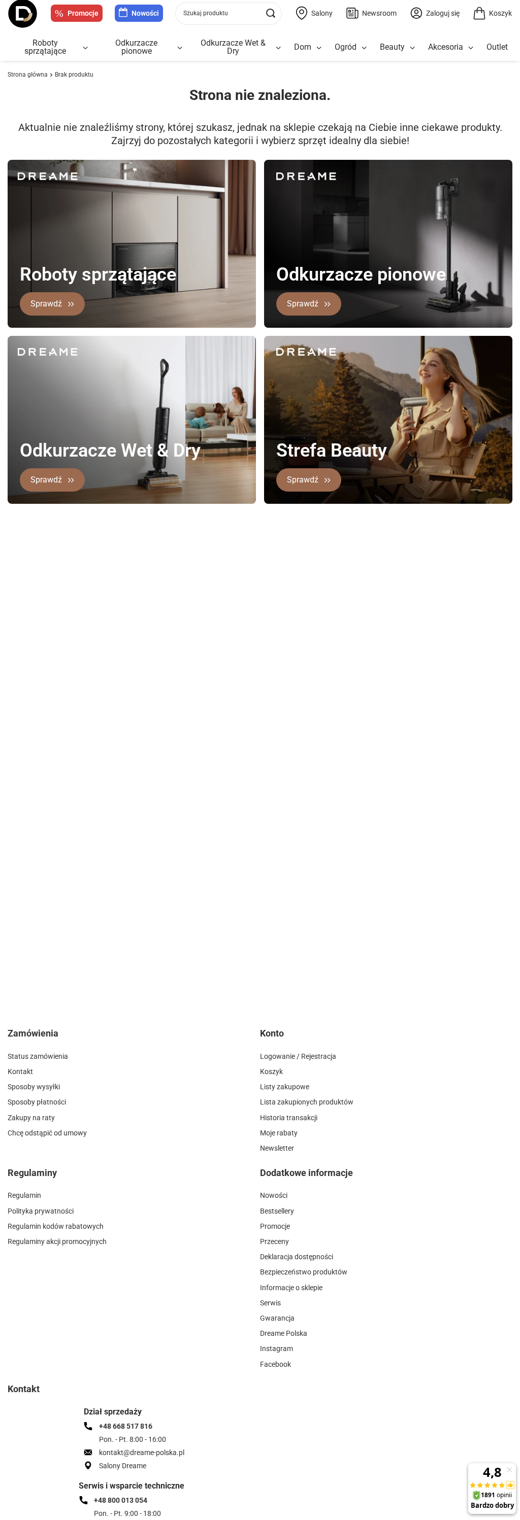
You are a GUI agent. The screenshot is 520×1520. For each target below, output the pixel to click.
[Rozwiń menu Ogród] (364, 48)
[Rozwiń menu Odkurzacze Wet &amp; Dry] (278, 48)
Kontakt (24, 1389)
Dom (302, 47)
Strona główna (28, 74)
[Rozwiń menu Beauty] (412, 48)
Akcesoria (445, 47)
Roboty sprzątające (45, 47)
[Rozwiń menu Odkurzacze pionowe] (179, 48)
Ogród (345, 47)
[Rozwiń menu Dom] (318, 48)
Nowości (145, 13)
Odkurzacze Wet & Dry (233, 47)
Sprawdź (46, 303)
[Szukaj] (270, 13)
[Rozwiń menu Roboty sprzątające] (85, 48)
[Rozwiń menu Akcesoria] (470, 48)
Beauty (392, 47)
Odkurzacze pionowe (136, 47)
